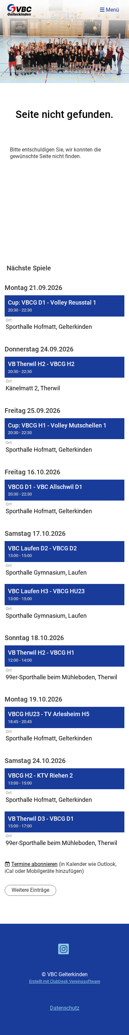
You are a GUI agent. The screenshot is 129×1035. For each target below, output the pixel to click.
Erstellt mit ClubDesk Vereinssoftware (64, 981)
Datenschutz (64, 1008)
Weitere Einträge (30, 890)
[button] (64, 313)
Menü (112, 10)
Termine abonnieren (34, 864)
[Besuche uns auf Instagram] (63, 950)
